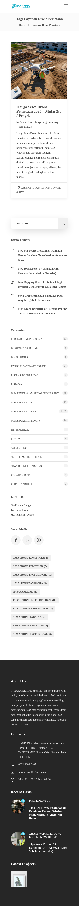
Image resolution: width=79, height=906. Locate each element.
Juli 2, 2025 (25, 126)
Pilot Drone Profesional (33, 608)
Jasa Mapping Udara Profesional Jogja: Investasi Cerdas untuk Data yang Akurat (42, 284)
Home (22, 25)
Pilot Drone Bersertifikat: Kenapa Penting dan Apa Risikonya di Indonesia (42, 311)
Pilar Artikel (20, 429)
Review (16, 438)
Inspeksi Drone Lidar (25, 375)
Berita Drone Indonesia (26, 339)
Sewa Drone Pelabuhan (26, 466)
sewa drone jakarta (29, 617)
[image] (23, 6)
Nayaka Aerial (25, 591)
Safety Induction (22, 447)
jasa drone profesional (32, 574)
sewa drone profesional (32, 634)
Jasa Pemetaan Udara (30, 583)
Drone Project (20, 357)
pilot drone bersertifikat (34, 600)
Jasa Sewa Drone (22, 402)
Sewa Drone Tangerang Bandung (39, 122)
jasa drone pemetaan (30, 566)
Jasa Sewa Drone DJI (24, 411)
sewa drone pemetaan (30, 625)
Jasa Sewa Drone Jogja (25, 420)
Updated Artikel (22, 484)
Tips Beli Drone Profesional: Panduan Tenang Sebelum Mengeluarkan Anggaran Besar (42, 255)
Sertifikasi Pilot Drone (26, 457)
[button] (63, 223)
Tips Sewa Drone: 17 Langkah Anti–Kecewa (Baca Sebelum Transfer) (39, 271)
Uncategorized (21, 475)
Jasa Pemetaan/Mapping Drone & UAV (35, 393)
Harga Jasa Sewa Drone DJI (28, 366)
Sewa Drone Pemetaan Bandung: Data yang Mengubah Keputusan (40, 298)
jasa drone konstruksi (31, 557)
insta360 (16, 384)
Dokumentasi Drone (24, 348)
